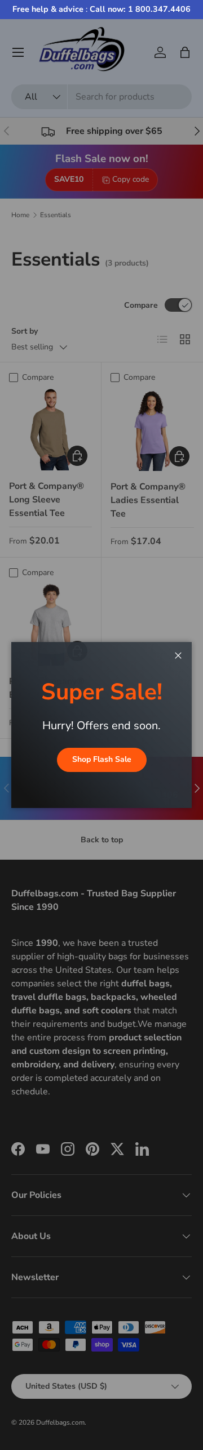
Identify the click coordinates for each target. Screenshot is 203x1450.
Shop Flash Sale (101, 759)
